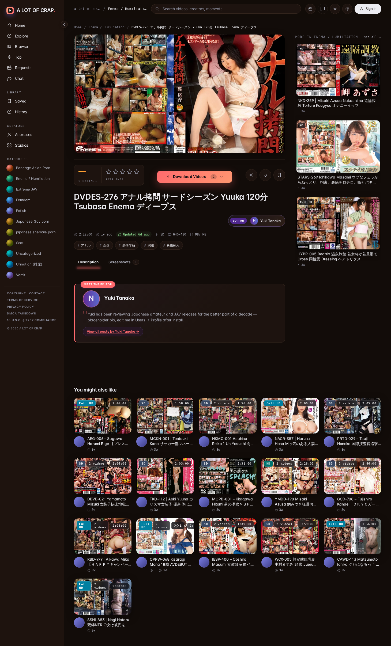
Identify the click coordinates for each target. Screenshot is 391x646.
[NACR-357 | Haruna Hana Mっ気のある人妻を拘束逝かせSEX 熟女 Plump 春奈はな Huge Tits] (290, 425)
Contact (37, 293)
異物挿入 (173, 245)
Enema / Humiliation (106, 27)
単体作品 (128, 245)
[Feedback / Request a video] (323, 9)
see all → (372, 37)
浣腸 (151, 245)
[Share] (251, 175)
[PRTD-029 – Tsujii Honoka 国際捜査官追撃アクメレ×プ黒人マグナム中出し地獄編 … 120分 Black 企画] (352, 425)
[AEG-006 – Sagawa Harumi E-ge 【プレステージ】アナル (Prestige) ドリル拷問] (102, 425)
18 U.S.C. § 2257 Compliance (31, 320)
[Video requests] (310, 9)
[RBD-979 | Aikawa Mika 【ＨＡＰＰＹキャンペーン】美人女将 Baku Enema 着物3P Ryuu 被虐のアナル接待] (102, 545)
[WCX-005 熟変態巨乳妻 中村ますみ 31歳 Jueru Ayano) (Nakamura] (290, 545)
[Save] (279, 175)
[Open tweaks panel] (347, 9)
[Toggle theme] (335, 9)
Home (77, 27)
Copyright (16, 293)
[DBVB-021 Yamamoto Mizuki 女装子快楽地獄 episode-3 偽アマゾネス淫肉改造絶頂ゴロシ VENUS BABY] (102, 485)
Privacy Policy (20, 307)
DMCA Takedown (21, 313)
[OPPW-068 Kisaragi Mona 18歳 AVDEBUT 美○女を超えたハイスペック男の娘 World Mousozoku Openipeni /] (165, 545)
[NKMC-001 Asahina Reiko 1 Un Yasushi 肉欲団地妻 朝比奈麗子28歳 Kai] (227, 425)
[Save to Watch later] (124, 403)
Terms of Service (22, 300)
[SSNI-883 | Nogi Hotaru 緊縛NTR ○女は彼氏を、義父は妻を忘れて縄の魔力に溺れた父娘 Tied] (102, 606)
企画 (106, 245)
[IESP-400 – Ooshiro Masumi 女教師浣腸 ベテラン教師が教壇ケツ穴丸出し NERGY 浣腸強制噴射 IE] (227, 545)
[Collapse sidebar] (64, 24)
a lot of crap (87, 9)
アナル (86, 245)
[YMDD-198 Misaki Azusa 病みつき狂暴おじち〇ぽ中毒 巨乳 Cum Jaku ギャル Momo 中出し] (290, 485)
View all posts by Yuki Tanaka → (113, 331)
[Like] (265, 175)
